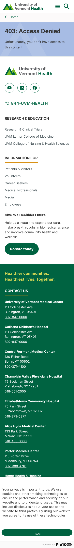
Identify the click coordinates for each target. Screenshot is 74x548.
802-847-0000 (16, 317)
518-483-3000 (16, 441)
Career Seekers (16, 183)
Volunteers (13, 176)
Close (37, 534)
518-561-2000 (15, 391)
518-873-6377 (15, 416)
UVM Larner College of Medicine (29, 136)
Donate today (22, 249)
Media (9, 197)
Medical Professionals (21, 190)
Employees (13, 204)
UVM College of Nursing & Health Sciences (37, 143)
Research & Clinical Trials (23, 129)
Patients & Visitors (18, 169)
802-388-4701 (15, 466)
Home (13, 17)
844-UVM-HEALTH (29, 103)
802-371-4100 (15, 366)
